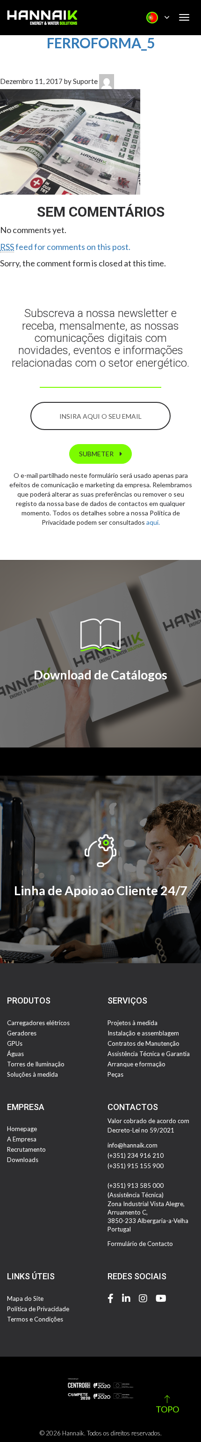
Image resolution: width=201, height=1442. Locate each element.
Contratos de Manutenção (143, 1043)
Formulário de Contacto (140, 1243)
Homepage (22, 1128)
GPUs (14, 1043)
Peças (115, 1074)
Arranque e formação (136, 1064)
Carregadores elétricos (38, 1023)
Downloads (22, 1159)
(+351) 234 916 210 (136, 1155)
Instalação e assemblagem (143, 1033)
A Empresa (21, 1139)
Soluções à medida (32, 1074)
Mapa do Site (25, 1298)
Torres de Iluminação (36, 1064)
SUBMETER (97, 454)
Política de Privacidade (38, 1309)
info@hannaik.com (133, 1145)
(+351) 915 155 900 (136, 1166)
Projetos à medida (133, 1023)
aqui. (153, 522)
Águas (15, 1053)
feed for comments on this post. (65, 247)
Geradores (21, 1033)
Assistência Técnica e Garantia (149, 1053)
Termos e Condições (35, 1319)
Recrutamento (26, 1149)
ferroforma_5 (101, 42)
